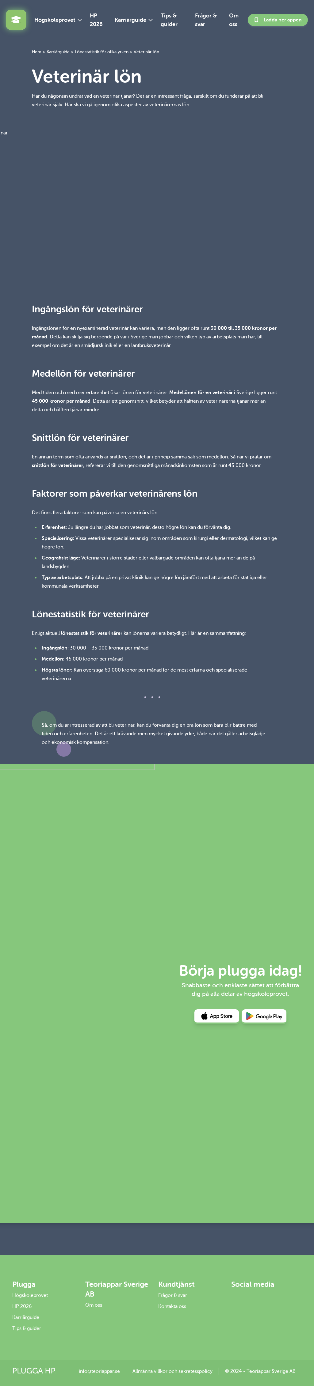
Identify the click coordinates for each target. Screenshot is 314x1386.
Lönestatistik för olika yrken (101, 52)
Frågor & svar (206, 20)
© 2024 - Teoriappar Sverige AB (260, 1371)
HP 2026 (96, 20)
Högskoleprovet (54, 20)
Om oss (234, 20)
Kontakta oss (172, 1306)
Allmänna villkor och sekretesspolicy (172, 1371)
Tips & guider (169, 20)
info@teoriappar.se (99, 1371)
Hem (36, 52)
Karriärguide (130, 20)
